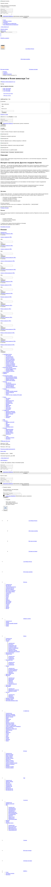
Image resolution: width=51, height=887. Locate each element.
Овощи (4, 388)
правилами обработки (8, 16)
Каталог (5, 71)
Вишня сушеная (9, 413)
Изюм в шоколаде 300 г (6, 308)
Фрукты (5, 381)
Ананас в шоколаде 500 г (6, 249)
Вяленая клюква (9, 429)
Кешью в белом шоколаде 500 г (8, 344)
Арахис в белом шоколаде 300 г (8, 261)
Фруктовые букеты (10, 360)
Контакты (5, 22)
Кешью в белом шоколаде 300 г (8, 332)
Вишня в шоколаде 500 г (6, 296)
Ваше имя (5, 493)
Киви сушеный (9, 430)
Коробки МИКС (9, 369)
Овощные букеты (10, 361)
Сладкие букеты (9, 356)
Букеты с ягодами (10, 362)
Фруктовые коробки (7, 367)
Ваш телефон (6, 494)
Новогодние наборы (10, 380)
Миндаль (8, 406)
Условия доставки (5, 207)
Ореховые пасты (9, 426)
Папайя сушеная (9, 432)
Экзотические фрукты (11, 384)
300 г (7, 88)
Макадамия (8, 405)
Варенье (8, 424)
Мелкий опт (6, 372)
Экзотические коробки (11, 368)
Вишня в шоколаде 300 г (6, 284)
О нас (4, 19)
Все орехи (8, 398)
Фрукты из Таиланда (10, 387)
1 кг (6, 90)
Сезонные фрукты (10, 385)
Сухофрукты (6, 410)
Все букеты (8, 355)
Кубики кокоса (9, 431)
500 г (6, 89)
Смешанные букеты (10, 365)
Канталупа (8, 434)
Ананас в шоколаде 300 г (6, 237)
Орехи (4, 397)
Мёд (7, 423)
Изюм (7, 415)
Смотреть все (4, 232)
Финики (8, 417)
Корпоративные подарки (11, 378)
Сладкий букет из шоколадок (9, 23)
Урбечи (7, 425)
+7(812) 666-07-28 (5, 26)
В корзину (4, 112)
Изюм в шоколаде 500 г (6, 320)
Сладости (5, 72)
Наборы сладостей (7, 74)
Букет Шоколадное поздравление (10, 24)
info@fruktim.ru (4, 460)
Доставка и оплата (7, 21)
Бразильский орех (10, 400)
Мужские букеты (10, 357)
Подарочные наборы (8, 375)
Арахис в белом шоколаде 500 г (8, 272)
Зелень (7, 393)
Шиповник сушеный (10, 412)
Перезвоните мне (25, 484)
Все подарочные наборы (11, 376)
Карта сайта (3, 451)
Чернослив (8, 416)
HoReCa (5, 373)
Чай (4, 419)
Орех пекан (8, 407)
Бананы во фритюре (10, 411)
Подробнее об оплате (5, 226)
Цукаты (5, 428)
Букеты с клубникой (10, 363)
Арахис (7, 399)
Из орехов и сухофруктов (11, 366)
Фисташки (8, 409)
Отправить (25, 17)
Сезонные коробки (10, 371)
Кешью (7, 404)
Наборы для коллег (10, 379)
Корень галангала (10, 392)
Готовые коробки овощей (11, 391)
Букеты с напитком (10, 359)
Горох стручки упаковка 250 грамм (14, 394)
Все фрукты (8, 382)
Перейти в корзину (5, 38)
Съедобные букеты (7, 354)
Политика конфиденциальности (8, 449)
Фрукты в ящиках (10, 386)
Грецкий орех (9, 401)
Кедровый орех (9, 403)
